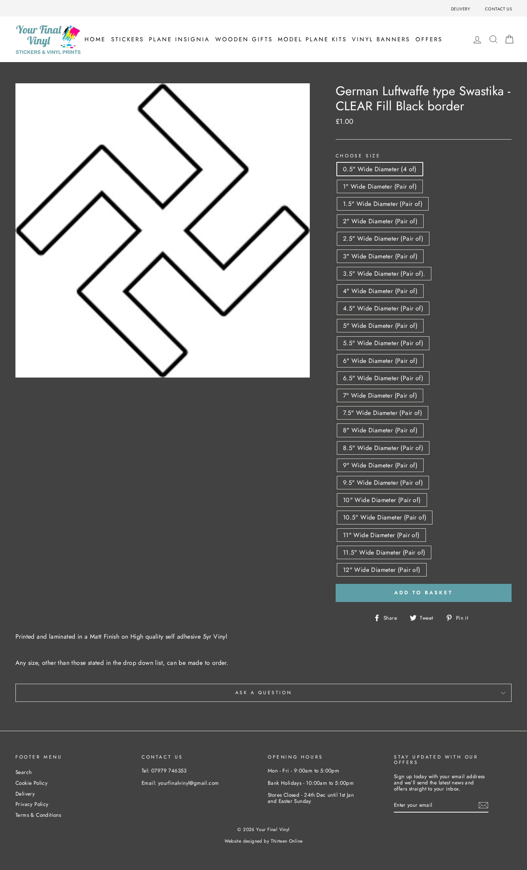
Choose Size (358, 155)
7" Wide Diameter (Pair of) (380, 395)
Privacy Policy (32, 804)
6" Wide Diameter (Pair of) (380, 360)
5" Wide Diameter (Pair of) (380, 325)
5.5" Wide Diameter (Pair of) (383, 343)
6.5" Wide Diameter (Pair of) (383, 378)
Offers (429, 39)
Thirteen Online (287, 841)
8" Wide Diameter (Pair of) (380, 430)
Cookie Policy (31, 783)
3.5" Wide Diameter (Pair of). (384, 273)
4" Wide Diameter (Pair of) (380, 291)
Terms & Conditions (38, 815)
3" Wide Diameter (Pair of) (380, 256)
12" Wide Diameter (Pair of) (382, 569)
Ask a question (263, 692)
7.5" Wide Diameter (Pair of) (382, 412)
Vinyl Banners (381, 39)
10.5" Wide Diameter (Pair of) (385, 517)
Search (23, 772)
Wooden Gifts (244, 39)
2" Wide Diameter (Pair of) (380, 221)
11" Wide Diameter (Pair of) (381, 535)
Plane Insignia (179, 39)
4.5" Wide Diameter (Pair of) (383, 308)
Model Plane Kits (312, 39)
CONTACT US (498, 9)
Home (95, 39)
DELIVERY (460, 9)
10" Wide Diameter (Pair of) (382, 500)
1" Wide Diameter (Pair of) (380, 186)
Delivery (25, 794)
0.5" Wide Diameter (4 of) (380, 169)
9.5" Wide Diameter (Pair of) (383, 482)
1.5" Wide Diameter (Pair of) (382, 203)
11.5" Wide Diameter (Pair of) (384, 552)
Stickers (127, 39)
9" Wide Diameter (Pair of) (380, 465)
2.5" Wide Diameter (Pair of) (383, 238)
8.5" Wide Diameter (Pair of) (383, 447)
